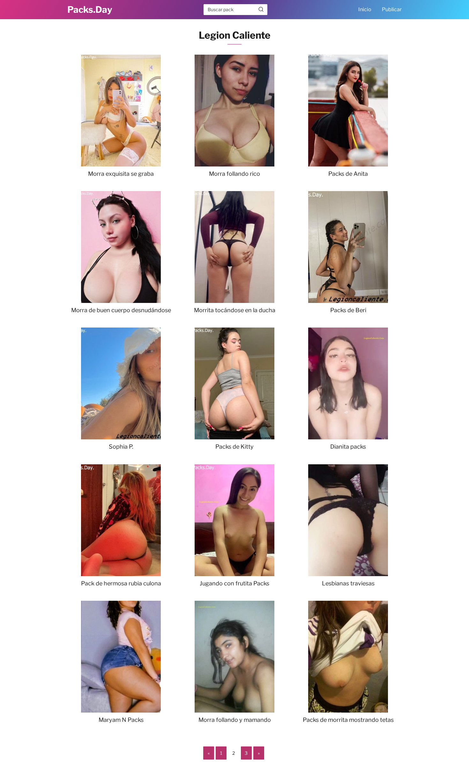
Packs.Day (89, 9)
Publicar (392, 9)
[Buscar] (261, 9)
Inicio (364, 9)
